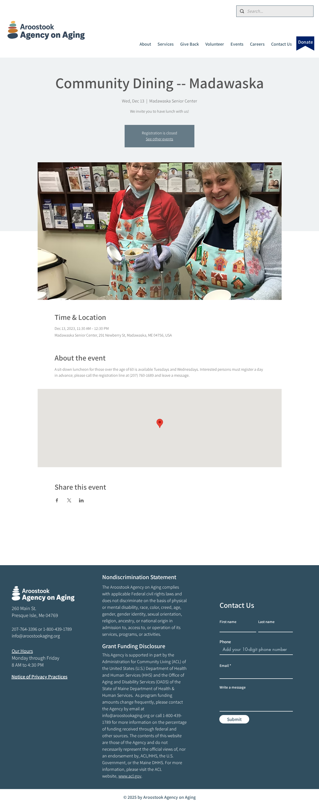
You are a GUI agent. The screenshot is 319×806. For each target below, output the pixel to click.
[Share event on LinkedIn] (81, 500)
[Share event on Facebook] (57, 500)
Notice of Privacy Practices (39, 676)
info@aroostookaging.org (126, 715)
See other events (159, 139)
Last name (266, 622)
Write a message (233, 687)
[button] (145, 42)
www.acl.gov (129, 776)
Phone (225, 642)
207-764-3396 (24, 629)
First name (228, 622)
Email (224, 665)
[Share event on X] (69, 500)
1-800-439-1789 (57, 629)
